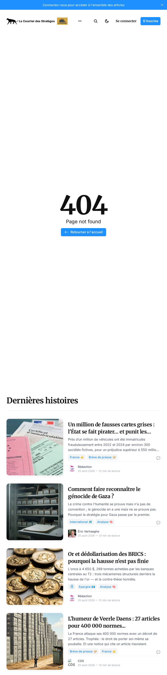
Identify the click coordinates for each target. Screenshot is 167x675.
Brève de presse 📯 (102, 457)
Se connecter (126, 21)
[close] (162, 5)
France (75, 46)
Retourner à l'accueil (86, 232)
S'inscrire (150, 21)
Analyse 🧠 (105, 522)
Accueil (75, 30)
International (80, 38)
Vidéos (74, 70)
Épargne (76, 62)
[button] (95, 21)
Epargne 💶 (87, 586)
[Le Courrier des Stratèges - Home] (38, 21)
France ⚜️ (77, 457)
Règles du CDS (80, 78)
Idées (73, 54)
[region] (80, 21)
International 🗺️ (81, 522)
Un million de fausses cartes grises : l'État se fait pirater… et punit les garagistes (111, 431)
